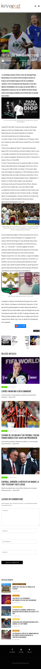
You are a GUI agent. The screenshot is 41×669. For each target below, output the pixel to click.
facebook (12, 652)
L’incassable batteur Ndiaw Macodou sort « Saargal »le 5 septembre (25, 623)
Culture (16, 595)
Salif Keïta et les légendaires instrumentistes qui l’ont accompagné (24, 599)
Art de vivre (17, 607)
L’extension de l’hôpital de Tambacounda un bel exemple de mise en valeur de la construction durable (25, 635)
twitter (29, 652)
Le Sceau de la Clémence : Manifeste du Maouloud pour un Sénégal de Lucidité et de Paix (25, 611)
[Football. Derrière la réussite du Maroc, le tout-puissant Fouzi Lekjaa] (20, 461)
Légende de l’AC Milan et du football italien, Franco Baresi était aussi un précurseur (20, 436)
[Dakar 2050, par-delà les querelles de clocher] (6, 588)
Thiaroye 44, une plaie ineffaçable (14, 341)
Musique (16, 619)
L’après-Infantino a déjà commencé (16, 391)
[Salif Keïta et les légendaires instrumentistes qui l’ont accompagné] (6, 599)
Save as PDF (21, 326)
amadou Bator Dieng (10, 60)
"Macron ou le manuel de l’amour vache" (27, 342)
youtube (21, 652)
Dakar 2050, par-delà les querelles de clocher (23, 588)
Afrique (16, 630)
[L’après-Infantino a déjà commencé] (20, 370)
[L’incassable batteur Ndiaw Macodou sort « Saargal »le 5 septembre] (6, 623)
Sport (5, 51)
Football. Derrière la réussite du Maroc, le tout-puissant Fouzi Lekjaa (20, 483)
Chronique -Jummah (19, 584)
